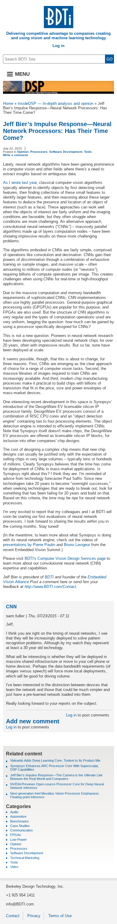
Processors (38, 151)
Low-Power (18, 839)
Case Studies (20, 826)
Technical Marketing (24, 858)
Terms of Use (60, 916)
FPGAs (15, 835)
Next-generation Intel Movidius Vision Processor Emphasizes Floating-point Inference (54, 795)
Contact (13, 916)
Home (8, 103)
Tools (88, 151)
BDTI (49, 577)
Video (14, 867)
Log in (58, 45)
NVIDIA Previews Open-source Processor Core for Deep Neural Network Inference (57, 786)
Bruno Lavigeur (77, 544)
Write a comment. (15, 155)
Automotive (18, 816)
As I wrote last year (20, 182)
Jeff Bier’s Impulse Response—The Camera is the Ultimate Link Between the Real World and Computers (56, 777)
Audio (14, 812)
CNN (11, 606)
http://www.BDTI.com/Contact (50, 586)
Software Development (65, 151)
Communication (21, 830)
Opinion (22, 151)
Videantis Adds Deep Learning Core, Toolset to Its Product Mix (55, 760)
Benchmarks (19, 821)
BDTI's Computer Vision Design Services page (65, 558)
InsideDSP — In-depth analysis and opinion (55, 103)
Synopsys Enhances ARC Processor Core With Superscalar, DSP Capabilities (54, 767)
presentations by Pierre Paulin (29, 544)
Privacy (33, 916)
